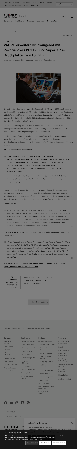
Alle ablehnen (45, 442)
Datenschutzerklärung (35, 439)
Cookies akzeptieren (59, 442)
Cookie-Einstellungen (32, 442)
